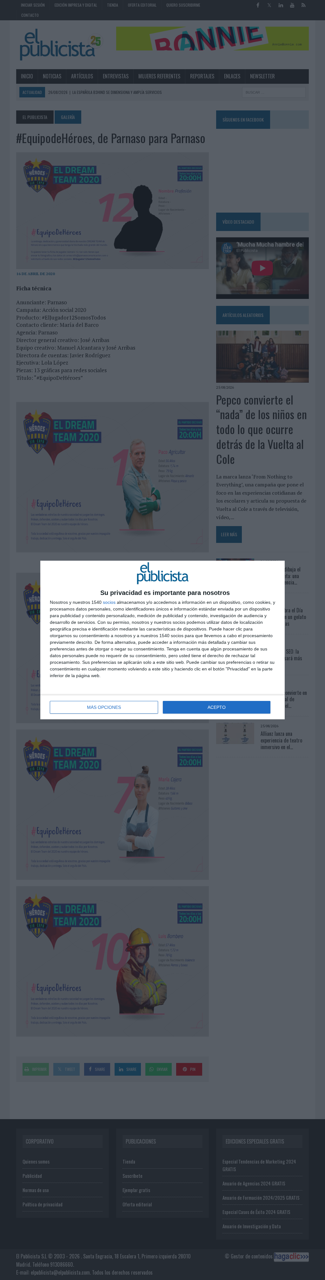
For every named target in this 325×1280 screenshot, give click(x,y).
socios (109, 602)
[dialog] (162, 640)
